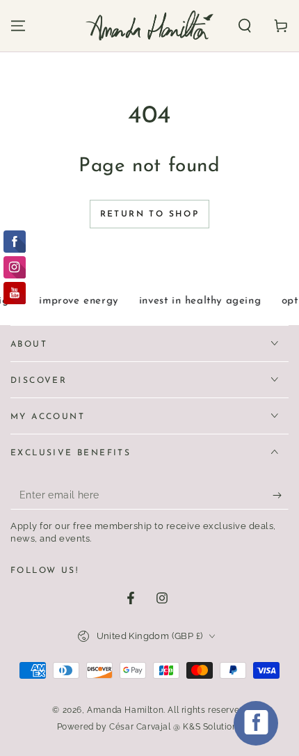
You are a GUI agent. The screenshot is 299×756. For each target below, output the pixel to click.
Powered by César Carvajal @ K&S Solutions (150, 727)
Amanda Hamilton (125, 710)
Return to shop (150, 214)
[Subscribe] (281, 495)
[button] (245, 26)
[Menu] (18, 26)
